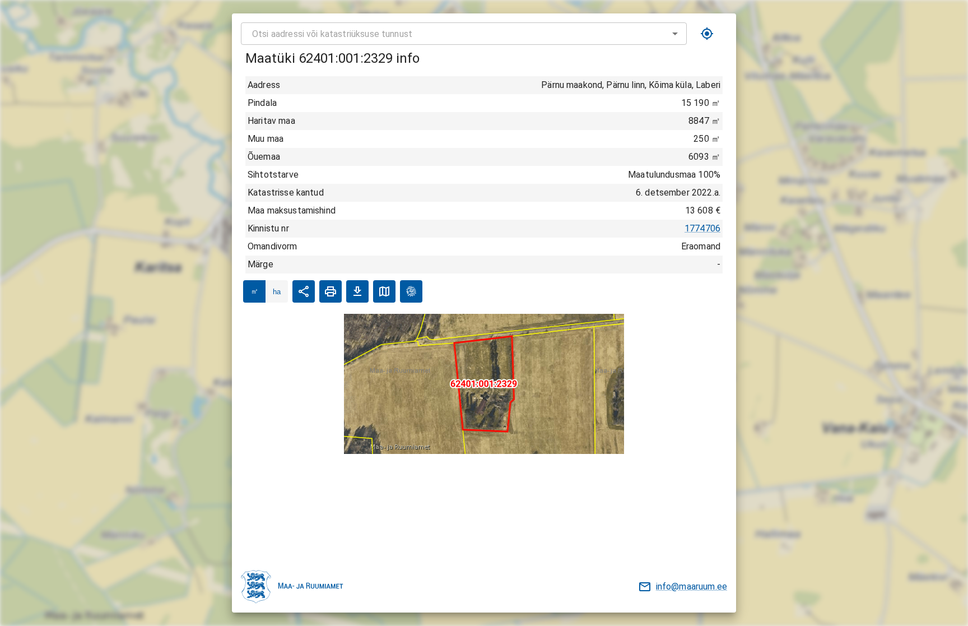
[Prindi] (330, 291)
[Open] (675, 33)
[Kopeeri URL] (303, 291)
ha (277, 292)
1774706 (702, 228)
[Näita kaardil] (384, 291)
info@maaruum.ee (691, 586)
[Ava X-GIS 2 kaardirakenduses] (411, 291)
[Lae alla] (357, 291)
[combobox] (464, 33)
